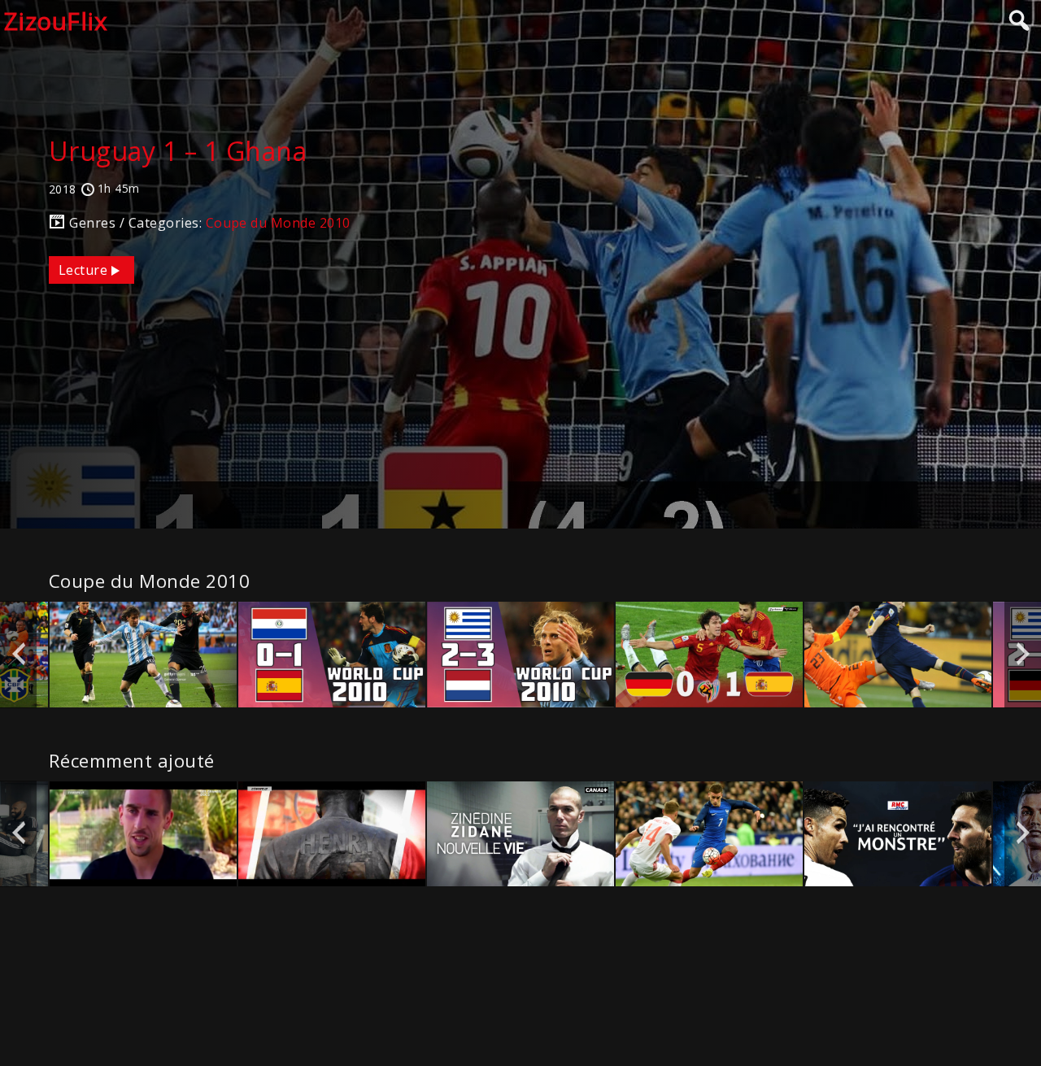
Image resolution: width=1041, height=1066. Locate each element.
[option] (143, 654)
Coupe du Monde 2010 (278, 223)
